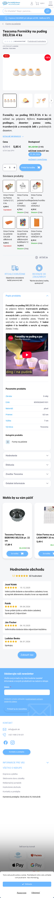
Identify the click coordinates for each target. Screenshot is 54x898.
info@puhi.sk (14, 729)
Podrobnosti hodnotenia (37, 41)
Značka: (9, 48)
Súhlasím (28, 884)
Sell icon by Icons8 (27, 846)
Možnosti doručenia (37, 160)
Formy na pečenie (19, 442)
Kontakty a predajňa (11, 791)
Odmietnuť (35, 893)
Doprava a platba (10, 774)
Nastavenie (21, 893)
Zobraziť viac (27, 655)
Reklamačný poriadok (12, 783)
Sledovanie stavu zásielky (14, 778)
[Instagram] (12, 742)
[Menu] (50, 3)
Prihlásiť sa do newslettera (17, 709)
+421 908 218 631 (16, 735)
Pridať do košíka (28, 167)
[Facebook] (5, 742)
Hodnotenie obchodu (27, 569)
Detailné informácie (12, 136)
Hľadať (47, 11)
